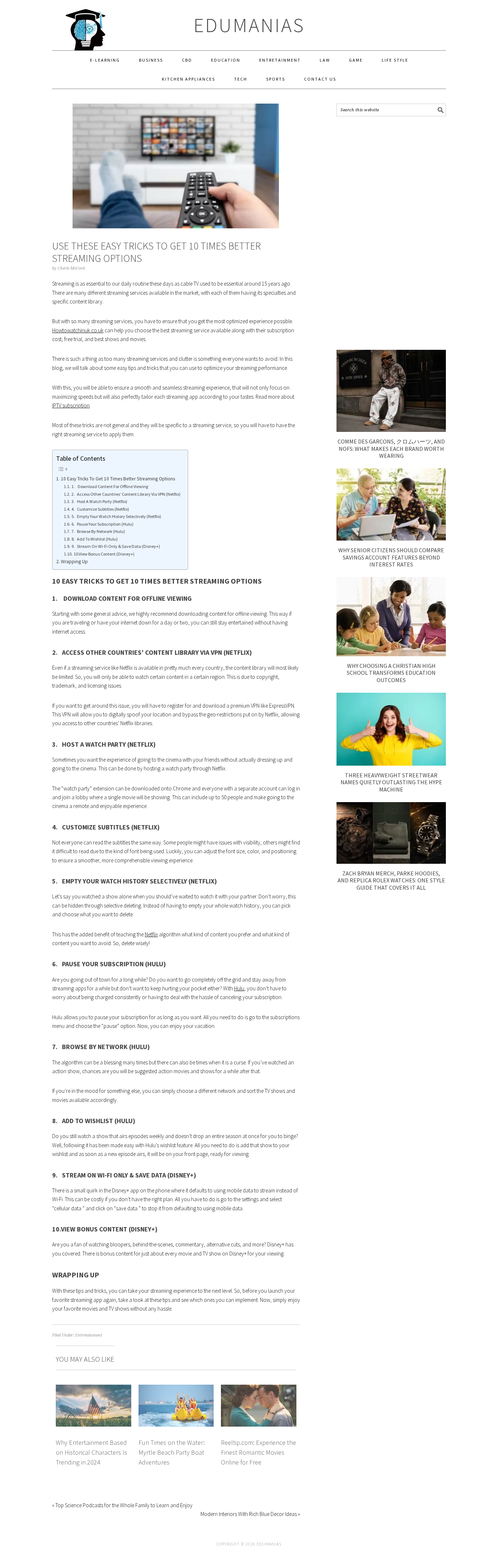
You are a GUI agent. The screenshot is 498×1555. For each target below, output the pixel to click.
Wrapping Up (74, 561)
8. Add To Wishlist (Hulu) (94, 539)
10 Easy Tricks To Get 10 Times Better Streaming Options (118, 479)
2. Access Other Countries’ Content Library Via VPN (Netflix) (125, 494)
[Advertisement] (391, 233)
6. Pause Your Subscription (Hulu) (102, 524)
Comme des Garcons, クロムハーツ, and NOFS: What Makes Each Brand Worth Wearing (391, 448)
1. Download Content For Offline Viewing (109, 486)
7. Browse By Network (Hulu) (98, 531)
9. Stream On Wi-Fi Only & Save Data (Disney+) (115, 546)
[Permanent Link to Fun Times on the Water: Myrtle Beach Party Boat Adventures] (176, 1388)
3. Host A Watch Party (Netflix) (99, 501)
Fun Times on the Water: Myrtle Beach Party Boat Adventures (172, 1452)
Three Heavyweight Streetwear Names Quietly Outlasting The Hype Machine (391, 782)
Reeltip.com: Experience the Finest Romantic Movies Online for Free (258, 1452)
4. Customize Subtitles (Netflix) (100, 509)
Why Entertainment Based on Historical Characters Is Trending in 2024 (91, 1452)
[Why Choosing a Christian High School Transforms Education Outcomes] (391, 654)
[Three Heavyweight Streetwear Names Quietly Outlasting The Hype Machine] (391, 763)
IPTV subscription (71, 405)
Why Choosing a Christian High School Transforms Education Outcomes (391, 672)
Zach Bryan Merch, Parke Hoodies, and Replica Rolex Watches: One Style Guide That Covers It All (391, 880)
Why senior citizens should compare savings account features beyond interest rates (391, 557)
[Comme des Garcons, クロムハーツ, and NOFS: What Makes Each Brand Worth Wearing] (391, 429)
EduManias (249, 25)
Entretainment (88, 1335)
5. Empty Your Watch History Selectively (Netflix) (116, 516)
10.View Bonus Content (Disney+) (104, 554)
